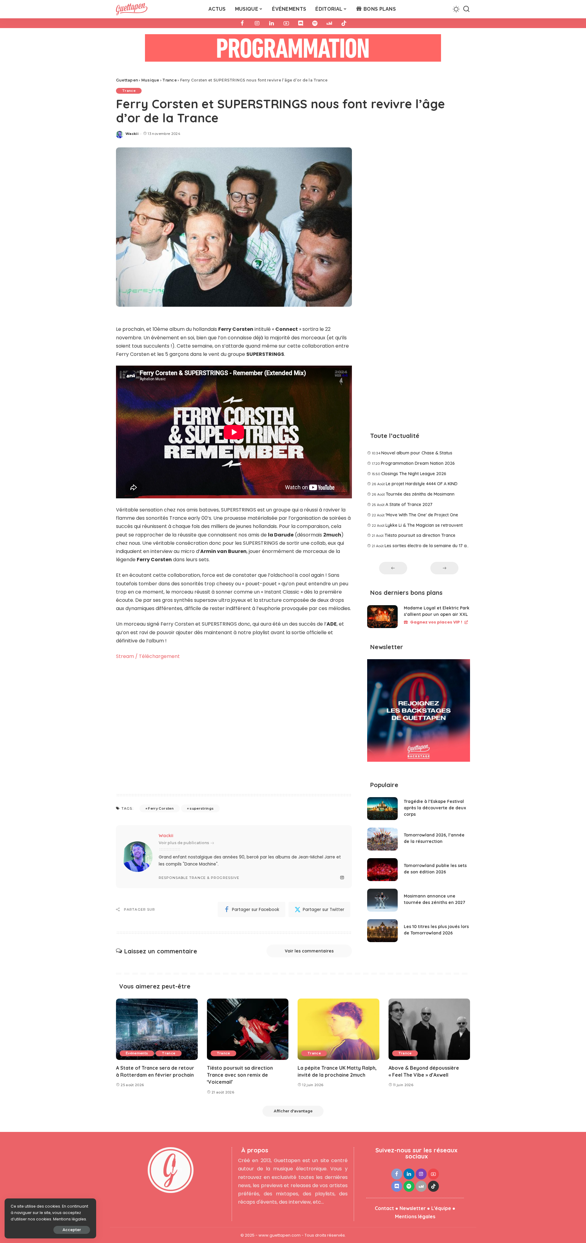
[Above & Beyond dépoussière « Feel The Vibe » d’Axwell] (429, 1029)
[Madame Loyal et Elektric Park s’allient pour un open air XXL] (382, 616)
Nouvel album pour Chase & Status (416, 453)
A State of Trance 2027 (408, 504)
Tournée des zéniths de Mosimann (420, 494)
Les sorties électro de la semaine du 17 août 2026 (435, 545)
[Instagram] (257, 23)
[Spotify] (315, 23)
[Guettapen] (131, 9)
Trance (129, 91)
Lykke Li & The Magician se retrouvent (424, 525)
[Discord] (301, 23)
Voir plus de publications (184, 842)
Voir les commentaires (309, 951)
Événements (137, 1053)
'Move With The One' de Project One (421, 515)
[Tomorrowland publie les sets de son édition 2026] (382, 869)
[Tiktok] (344, 23)
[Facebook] (242, 23)
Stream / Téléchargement (148, 656)
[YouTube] (286, 23)
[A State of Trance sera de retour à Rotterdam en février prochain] (157, 1029)
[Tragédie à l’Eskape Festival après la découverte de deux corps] (382, 808)
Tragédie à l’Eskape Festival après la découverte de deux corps (435, 808)
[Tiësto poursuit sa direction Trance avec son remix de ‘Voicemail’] (248, 1029)
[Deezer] (329, 23)
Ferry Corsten (160, 808)
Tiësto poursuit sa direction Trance (420, 535)
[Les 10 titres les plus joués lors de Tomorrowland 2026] (382, 930)
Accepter (72, 1229)
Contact (384, 1208)
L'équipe (441, 1208)
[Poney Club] (293, 49)
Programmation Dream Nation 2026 (418, 463)
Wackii (132, 134)
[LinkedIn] (271, 23)
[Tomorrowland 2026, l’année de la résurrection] (382, 839)
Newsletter (413, 1208)
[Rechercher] (466, 9)
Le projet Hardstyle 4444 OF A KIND (422, 483)
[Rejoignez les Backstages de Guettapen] (418, 712)
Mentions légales (415, 1216)
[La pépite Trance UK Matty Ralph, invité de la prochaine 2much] (338, 1029)
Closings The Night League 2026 (413, 473)
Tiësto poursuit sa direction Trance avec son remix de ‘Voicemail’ (240, 1075)
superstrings (202, 808)
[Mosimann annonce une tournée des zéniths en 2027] (382, 900)
